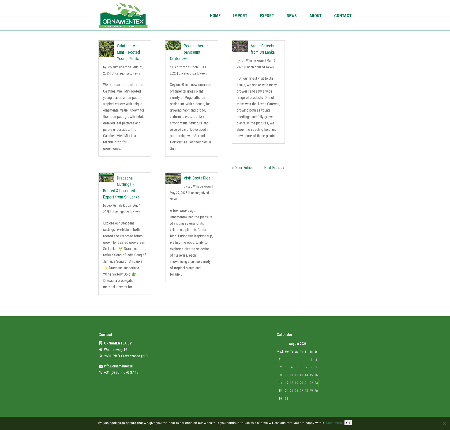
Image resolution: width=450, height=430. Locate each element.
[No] (444, 423)
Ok (348, 423)
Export (267, 16)
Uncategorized (121, 73)
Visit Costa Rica (197, 178)
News (292, 16)
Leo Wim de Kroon (119, 67)
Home (215, 16)
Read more (334, 423)
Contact (343, 16)
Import (240, 16)
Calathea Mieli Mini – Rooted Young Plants (128, 52)
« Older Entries (242, 167)
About (315, 16)
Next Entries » (274, 167)
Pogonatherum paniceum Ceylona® (189, 52)
